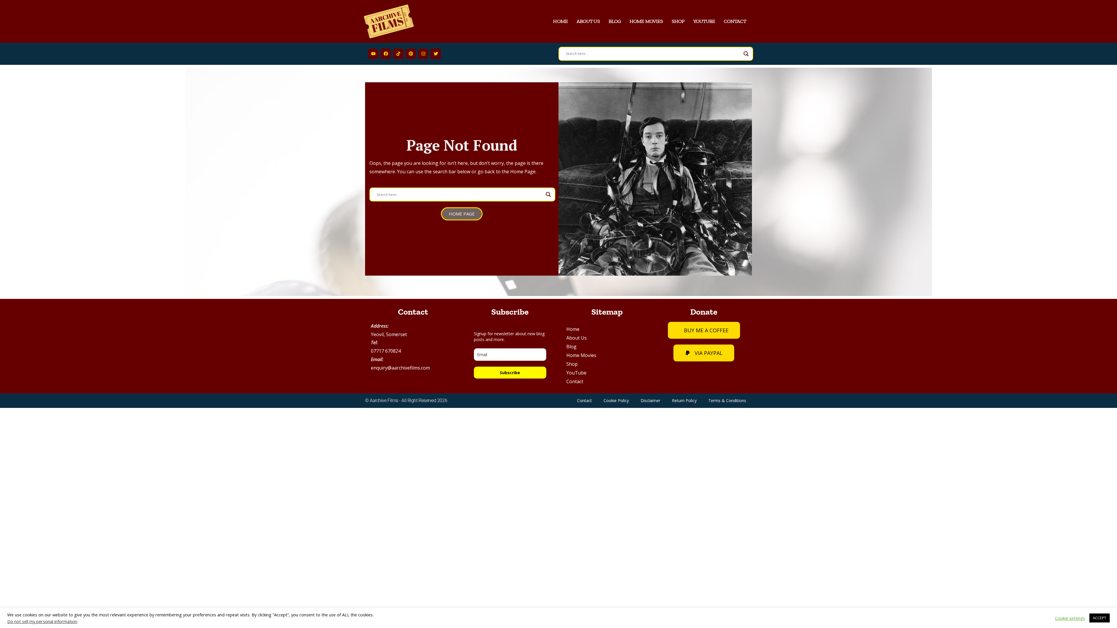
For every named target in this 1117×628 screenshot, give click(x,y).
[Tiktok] (398, 54)
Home (560, 21)
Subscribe (510, 372)
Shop (678, 21)
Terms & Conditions (727, 400)
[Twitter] (436, 54)
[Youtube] (373, 54)
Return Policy (684, 400)
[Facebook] (385, 54)
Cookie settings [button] (1070, 618)
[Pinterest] (410, 54)
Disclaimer (650, 400)
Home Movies (646, 21)
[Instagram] (423, 54)
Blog (615, 21)
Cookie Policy (616, 400)
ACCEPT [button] (1099, 617)
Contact (735, 21)
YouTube (704, 21)
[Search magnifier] (746, 54)
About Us (588, 21)
